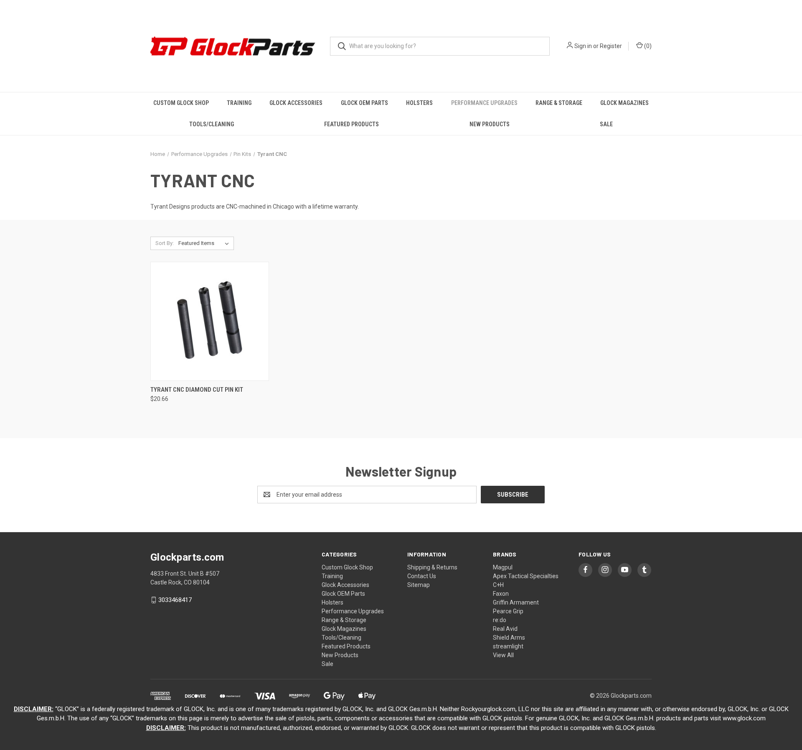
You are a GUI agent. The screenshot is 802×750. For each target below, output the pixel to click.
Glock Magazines (624, 102)
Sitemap (418, 585)
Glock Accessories (295, 102)
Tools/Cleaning (211, 124)
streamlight (508, 646)
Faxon (501, 593)
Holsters (419, 102)
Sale (606, 124)
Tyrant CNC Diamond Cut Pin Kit (196, 389)
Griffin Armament (516, 602)
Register (611, 46)
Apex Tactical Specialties (525, 576)
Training (239, 102)
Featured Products (351, 124)
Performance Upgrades (484, 102)
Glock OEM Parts (364, 102)
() (647, 46)
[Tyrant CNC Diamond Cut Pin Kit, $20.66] (209, 321)
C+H (498, 585)
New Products (490, 124)
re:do (499, 620)
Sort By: (164, 243)
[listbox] (205, 243)
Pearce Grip (508, 611)
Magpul (503, 567)
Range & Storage (559, 102)
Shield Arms (509, 637)
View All (503, 655)
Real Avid (505, 628)
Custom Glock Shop (181, 102)
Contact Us (421, 576)
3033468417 (175, 600)
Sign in (583, 46)
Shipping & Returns (432, 567)
